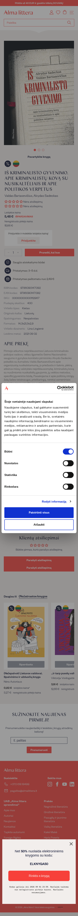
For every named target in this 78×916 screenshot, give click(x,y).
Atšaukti (39, 524)
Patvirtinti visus (39, 512)
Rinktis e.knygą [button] (39, 875)
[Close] (71, 843)
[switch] (68, 463)
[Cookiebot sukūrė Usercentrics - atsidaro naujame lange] (57, 388)
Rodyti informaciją (54, 501)
